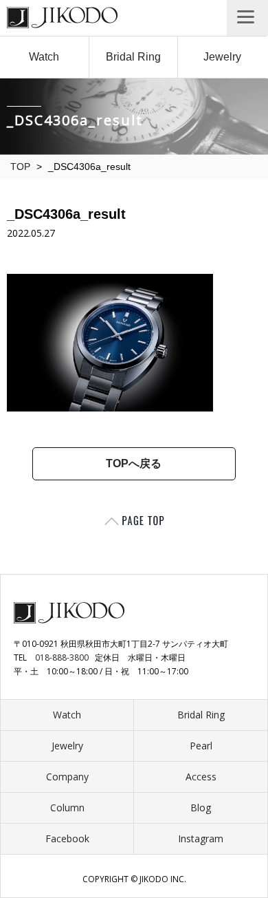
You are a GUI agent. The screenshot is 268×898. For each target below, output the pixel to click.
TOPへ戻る (133, 463)
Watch (44, 57)
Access (201, 776)
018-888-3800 (62, 657)
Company (67, 776)
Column (67, 807)
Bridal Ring (133, 57)
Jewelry (222, 57)
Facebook (67, 838)
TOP (20, 166)
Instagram (200, 838)
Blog (200, 807)
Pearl (201, 745)
